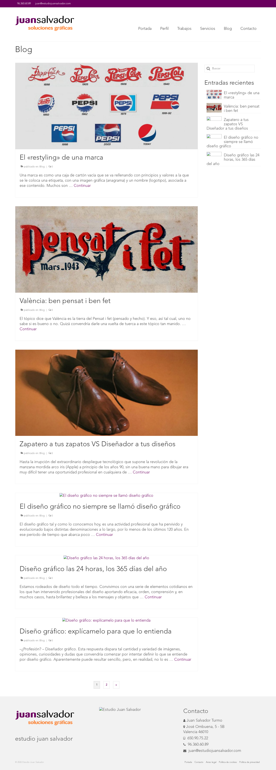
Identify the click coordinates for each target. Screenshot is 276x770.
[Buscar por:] (229, 68)
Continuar (82, 186)
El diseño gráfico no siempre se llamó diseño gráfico (232, 142)
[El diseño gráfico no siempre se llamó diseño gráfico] (106, 495)
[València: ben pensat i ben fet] (106, 249)
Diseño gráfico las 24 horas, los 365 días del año (233, 159)
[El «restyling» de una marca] (106, 106)
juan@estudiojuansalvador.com (214, 751)
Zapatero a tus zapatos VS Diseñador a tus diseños (228, 124)
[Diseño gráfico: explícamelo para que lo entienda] (106, 620)
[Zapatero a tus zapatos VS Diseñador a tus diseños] (106, 393)
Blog (42, 167)
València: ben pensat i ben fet (241, 109)
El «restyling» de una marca (241, 95)
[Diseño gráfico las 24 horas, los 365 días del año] (106, 558)
